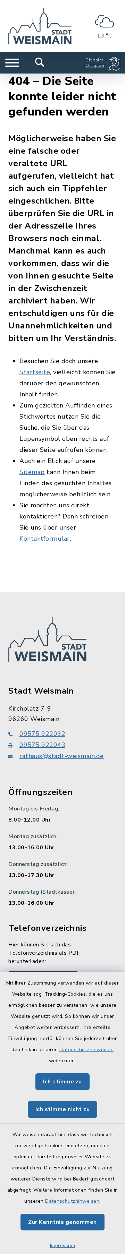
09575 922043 (42, 745)
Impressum (62, 1245)
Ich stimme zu (62, 1081)
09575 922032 (42, 734)
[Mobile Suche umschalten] (40, 63)
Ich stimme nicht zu (62, 1109)
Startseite (34, 372)
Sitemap (32, 472)
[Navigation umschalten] (12, 62)
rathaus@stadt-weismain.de (61, 756)
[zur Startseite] (40, 26)
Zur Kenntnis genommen (62, 1222)
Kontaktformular (44, 538)
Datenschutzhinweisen (86, 1049)
